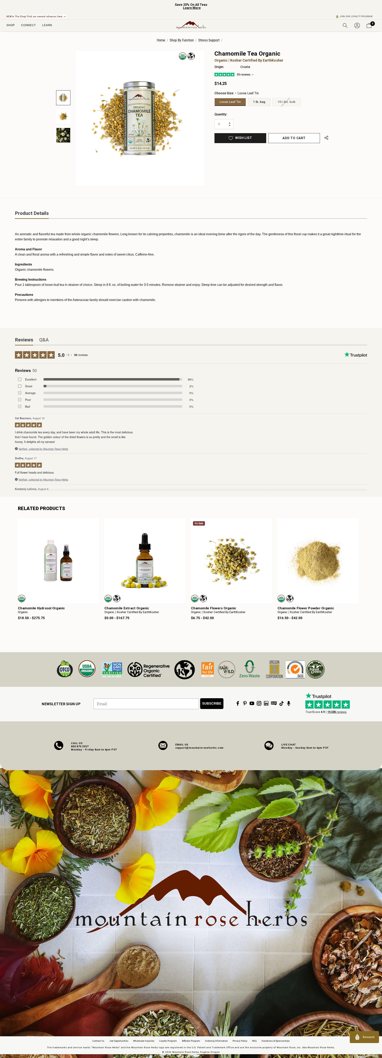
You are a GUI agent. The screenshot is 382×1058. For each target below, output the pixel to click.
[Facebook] (237, 703)
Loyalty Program (168, 1040)
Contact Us (98, 1040)
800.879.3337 (80, 746)
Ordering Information (216, 1040)
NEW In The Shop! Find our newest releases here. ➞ (36, 16)
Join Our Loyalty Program (355, 16)
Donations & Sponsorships (276, 1040)
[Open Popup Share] (326, 138)
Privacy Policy (240, 1040)
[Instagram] (259, 703)
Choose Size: (236, 93)
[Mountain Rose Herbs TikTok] (281, 703)
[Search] (345, 25)
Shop (10, 25)
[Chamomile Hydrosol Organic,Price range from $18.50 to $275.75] (58, 561)
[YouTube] (251, 703)
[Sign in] (357, 25)
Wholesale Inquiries (143, 1040)
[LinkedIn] (266, 703)
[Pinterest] (245, 703)
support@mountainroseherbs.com (199, 747)
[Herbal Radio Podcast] (288, 703)
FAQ (254, 1040)
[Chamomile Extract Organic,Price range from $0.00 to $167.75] (144, 561)
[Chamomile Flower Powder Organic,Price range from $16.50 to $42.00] (318, 561)
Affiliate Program (191, 1040)
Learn (47, 25)
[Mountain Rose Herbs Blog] (274, 703)
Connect (28, 25)
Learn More (192, 8)
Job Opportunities (118, 1040)
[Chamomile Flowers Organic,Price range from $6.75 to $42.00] (231, 561)
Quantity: (220, 114)
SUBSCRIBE (211, 703)
